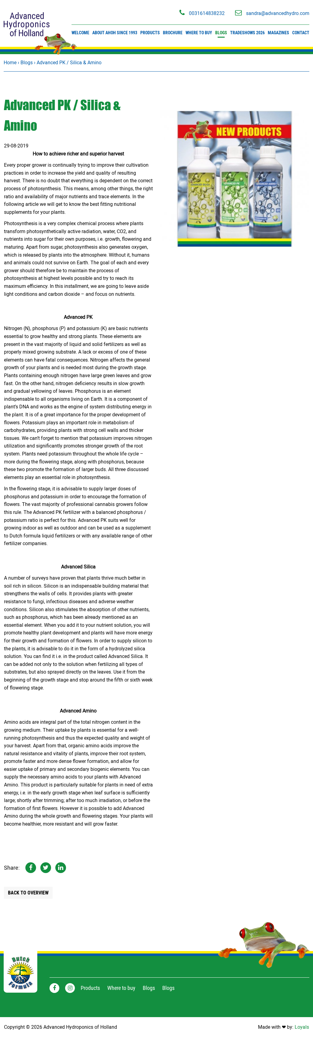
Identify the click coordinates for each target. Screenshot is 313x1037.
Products (150, 32)
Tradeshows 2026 (247, 32)
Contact (300, 32)
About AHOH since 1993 (114, 32)
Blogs (221, 32)
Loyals (302, 1027)
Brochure (172, 32)
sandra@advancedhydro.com (277, 13)
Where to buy (199, 32)
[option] (234, 179)
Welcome (80, 32)
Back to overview (28, 893)
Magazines (278, 32)
